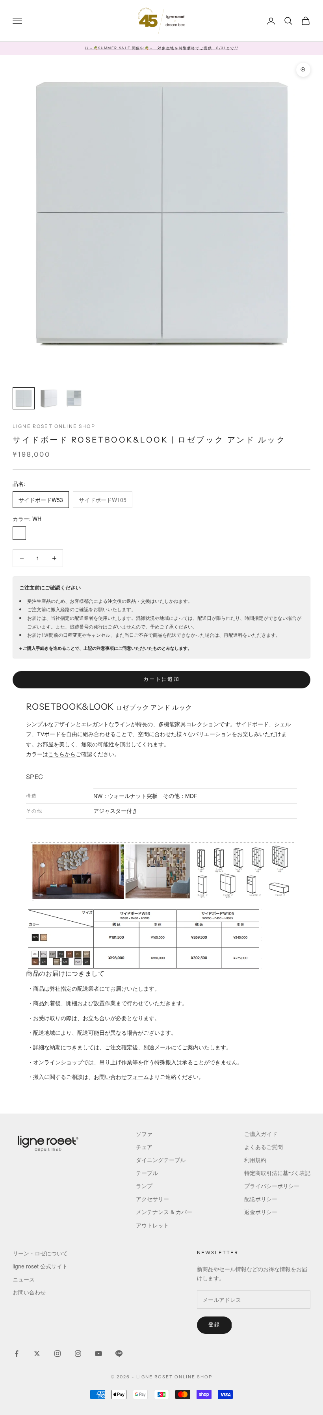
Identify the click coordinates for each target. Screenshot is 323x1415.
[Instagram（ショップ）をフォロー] (78, 1353)
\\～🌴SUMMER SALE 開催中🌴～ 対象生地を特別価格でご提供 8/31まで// (161, 48)
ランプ (144, 1186)
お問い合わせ (29, 1292)
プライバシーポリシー (271, 1186)
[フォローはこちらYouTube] (98, 1353)
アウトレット (152, 1225)
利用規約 (255, 1160)
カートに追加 (161, 679)
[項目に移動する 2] (49, 398)
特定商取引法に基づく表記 (277, 1173)
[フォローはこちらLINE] (119, 1353)
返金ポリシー (260, 1212)
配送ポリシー (260, 1199)
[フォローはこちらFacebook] (16, 1353)
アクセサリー (152, 1199)
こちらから (62, 754)
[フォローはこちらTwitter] (37, 1353)
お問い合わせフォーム (121, 1077)
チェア (144, 1147)
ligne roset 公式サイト (40, 1266)
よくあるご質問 (263, 1147)
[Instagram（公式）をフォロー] (57, 1353)
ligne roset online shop (54, 426)
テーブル (147, 1173)
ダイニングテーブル (161, 1160)
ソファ (144, 1134)
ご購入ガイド (260, 1134)
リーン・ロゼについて (40, 1253)
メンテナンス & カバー (164, 1212)
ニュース (24, 1279)
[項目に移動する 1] (24, 398)
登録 (214, 1324)
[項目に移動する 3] (74, 398)
